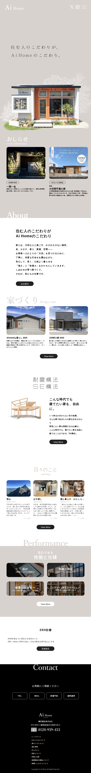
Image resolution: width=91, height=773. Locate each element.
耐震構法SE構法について (40, 760)
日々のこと (35, 750)
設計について (36, 753)
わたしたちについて (38, 740)
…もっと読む (27, 518)
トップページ (36, 737)
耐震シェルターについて (40, 763)
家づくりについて (38, 743)
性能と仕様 (35, 757)
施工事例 (35, 747)
